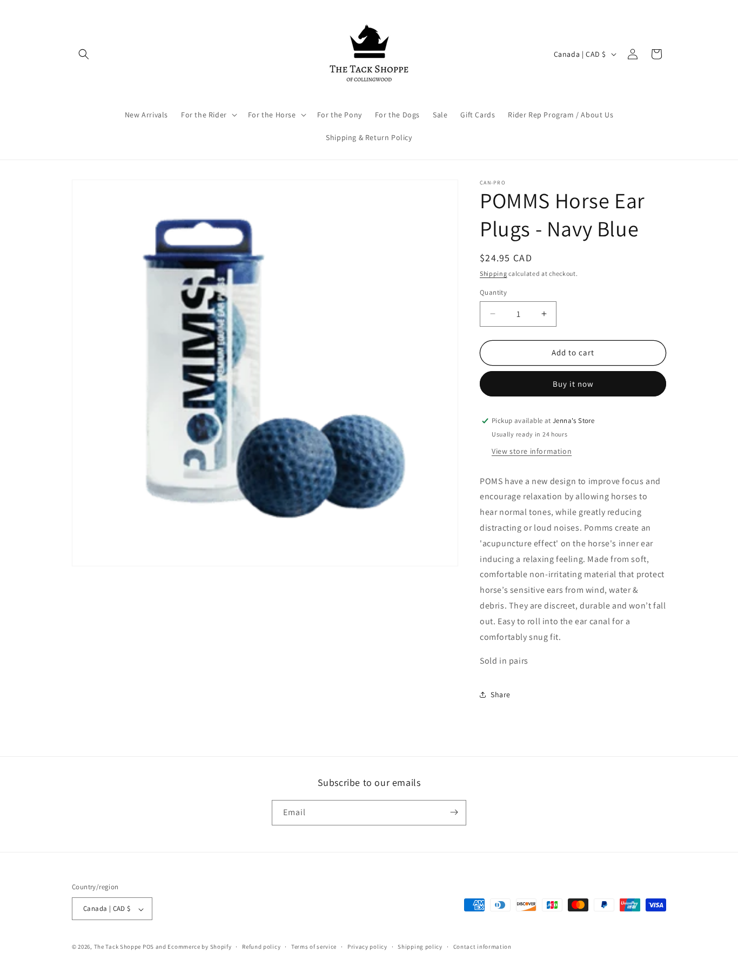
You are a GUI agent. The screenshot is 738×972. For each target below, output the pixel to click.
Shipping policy (420, 946)
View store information (532, 451)
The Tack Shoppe (118, 947)
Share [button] (501, 694)
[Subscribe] (454, 812)
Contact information (482, 946)
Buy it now (573, 384)
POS (148, 947)
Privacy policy (367, 946)
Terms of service (314, 946)
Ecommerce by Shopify (199, 947)
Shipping (493, 273)
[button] (84, 54)
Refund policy (261, 946)
